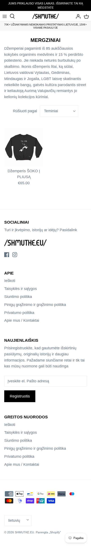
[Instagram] (14, 254)
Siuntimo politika (18, 297)
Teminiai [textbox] (51, 111)
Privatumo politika (19, 313)
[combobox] (59, 111)
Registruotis (20, 396)
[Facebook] (6, 254)
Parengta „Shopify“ (48, 532)
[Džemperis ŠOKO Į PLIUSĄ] (23, 147)
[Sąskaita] (77, 16)
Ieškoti (9, 281)
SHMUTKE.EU (24, 532)
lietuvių (14, 520)
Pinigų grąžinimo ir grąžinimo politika (35, 305)
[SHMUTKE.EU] (45, 16)
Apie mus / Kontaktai (21, 320)
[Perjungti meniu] (4, 16)
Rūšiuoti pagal (25, 111)
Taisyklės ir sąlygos (20, 289)
